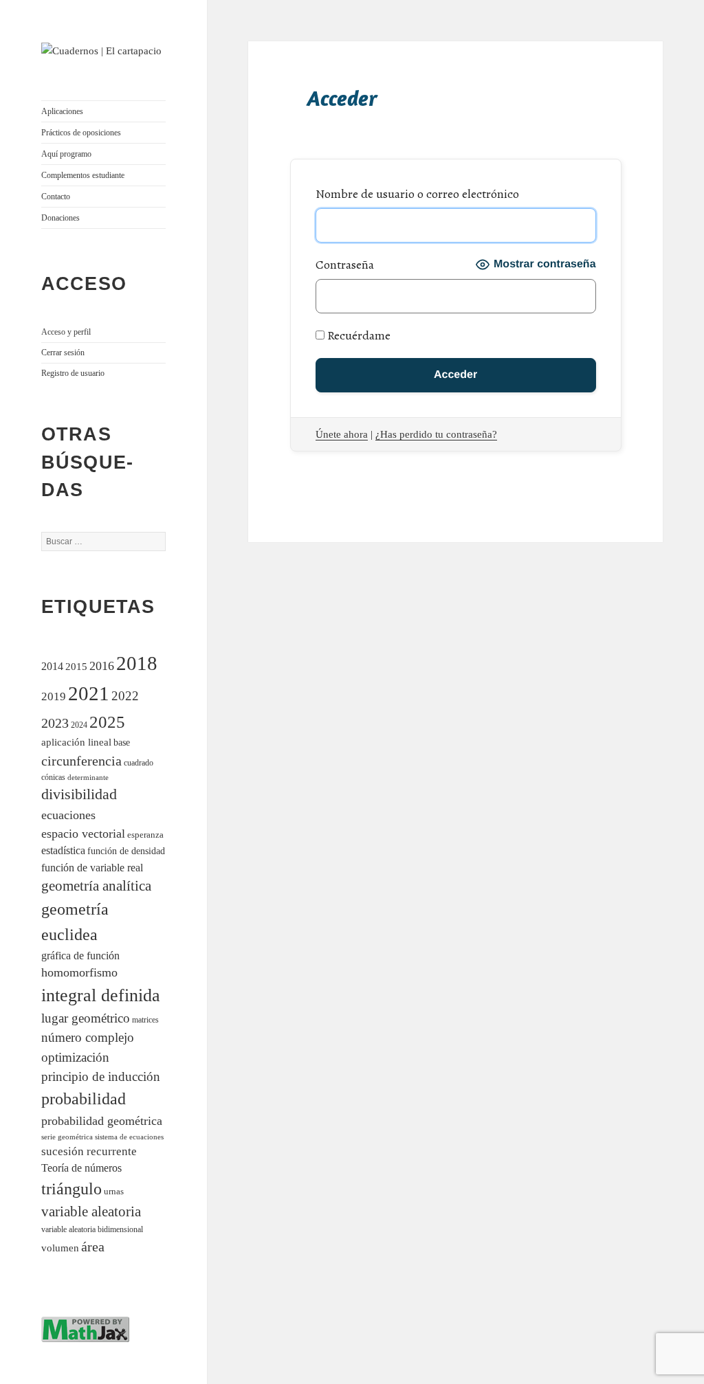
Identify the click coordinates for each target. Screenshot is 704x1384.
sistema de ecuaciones (129, 1137)
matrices (145, 1020)
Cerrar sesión (63, 352)
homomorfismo (79, 972)
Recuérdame (357, 335)
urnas (114, 1191)
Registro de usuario (72, 373)
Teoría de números (81, 1168)
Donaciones (60, 218)
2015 (76, 666)
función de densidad (126, 851)
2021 (88, 693)
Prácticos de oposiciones (81, 132)
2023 (55, 722)
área (92, 1246)
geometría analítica (96, 885)
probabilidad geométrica (101, 1121)
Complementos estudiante (82, 175)
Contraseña (345, 264)
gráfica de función (80, 955)
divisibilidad (79, 794)
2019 (53, 696)
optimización (75, 1057)
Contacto (55, 196)
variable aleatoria (91, 1211)
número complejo (87, 1037)
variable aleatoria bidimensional (92, 1229)
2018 (136, 663)
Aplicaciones (62, 111)
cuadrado (138, 763)
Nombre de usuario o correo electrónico (417, 194)
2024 (79, 725)
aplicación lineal (76, 742)
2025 (107, 722)
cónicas (53, 777)
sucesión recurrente (89, 1151)
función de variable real (92, 867)
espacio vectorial (83, 833)
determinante (88, 777)
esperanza (145, 834)
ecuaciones (68, 815)
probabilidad (83, 1098)
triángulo (71, 1188)
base (121, 742)
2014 (52, 666)
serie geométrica (67, 1137)
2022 (125, 696)
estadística (63, 850)
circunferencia (81, 760)
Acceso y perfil (66, 332)
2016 (101, 666)
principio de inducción (100, 1076)
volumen (60, 1247)
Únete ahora (342, 434)
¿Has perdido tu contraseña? (436, 434)
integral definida (100, 995)
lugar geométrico (85, 1018)
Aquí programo (66, 154)
